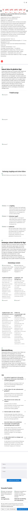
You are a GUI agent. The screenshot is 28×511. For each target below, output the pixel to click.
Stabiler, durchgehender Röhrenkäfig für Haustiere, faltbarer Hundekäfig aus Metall (7, 498)
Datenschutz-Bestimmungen (7, 506)
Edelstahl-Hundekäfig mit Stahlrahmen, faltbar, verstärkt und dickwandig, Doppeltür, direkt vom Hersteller (20, 499)
